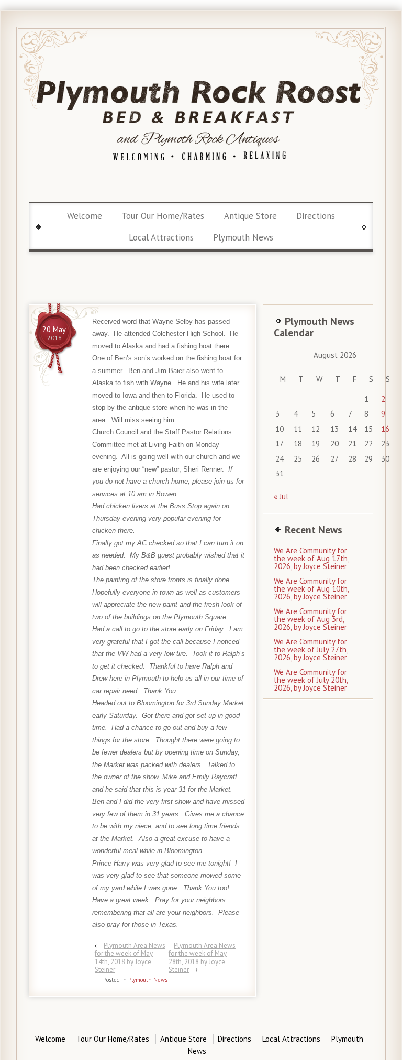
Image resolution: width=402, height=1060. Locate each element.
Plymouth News (243, 237)
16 (385, 429)
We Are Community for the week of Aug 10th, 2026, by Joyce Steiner (311, 589)
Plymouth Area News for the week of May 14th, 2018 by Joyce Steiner (130, 958)
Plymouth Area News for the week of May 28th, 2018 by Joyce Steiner (202, 958)
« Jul (281, 496)
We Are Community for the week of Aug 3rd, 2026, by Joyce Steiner (310, 619)
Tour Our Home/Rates (162, 216)
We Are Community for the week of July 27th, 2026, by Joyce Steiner (311, 649)
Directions (315, 216)
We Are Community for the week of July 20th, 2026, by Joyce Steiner (311, 680)
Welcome (84, 216)
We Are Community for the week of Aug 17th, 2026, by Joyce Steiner (311, 558)
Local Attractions (161, 237)
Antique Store (250, 216)
